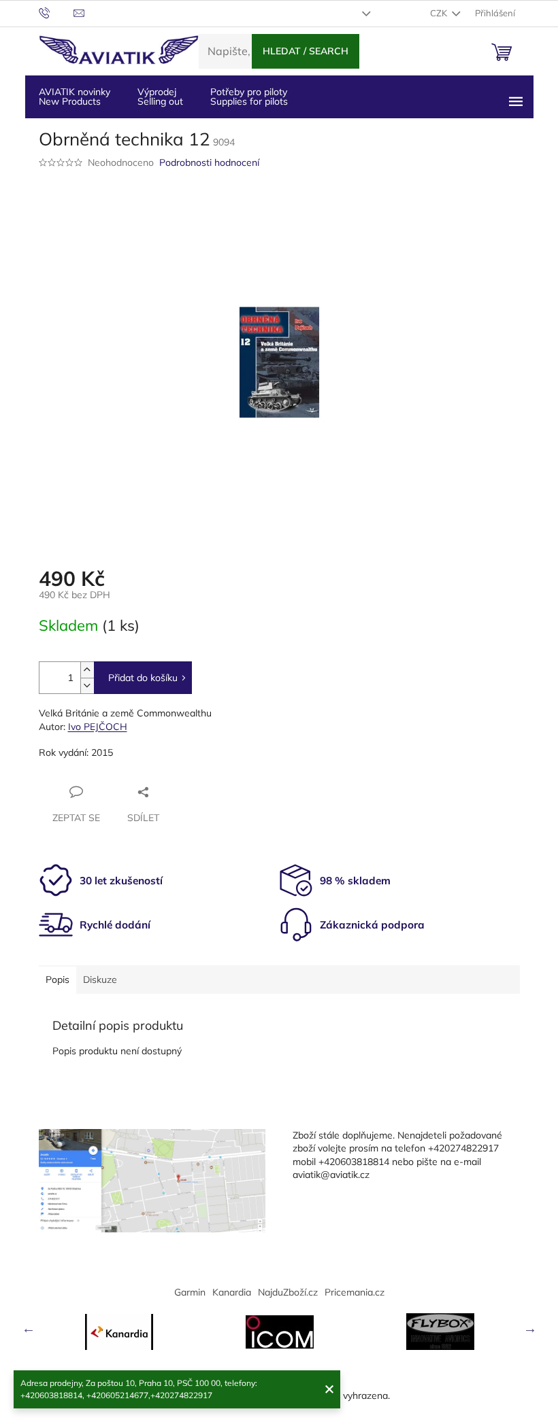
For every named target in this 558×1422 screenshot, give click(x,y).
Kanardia (231, 1292)
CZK (439, 12)
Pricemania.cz (354, 1292)
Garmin (190, 1292)
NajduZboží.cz (288, 1292)
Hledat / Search (305, 51)
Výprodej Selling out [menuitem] (160, 96)
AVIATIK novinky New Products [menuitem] (74, 96)
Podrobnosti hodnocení (209, 162)
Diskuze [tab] (100, 979)
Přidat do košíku (143, 678)
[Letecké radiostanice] (279, 1332)
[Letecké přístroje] (440, 1331)
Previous (28, 1328)
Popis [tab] (57, 979)
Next (530, 1328)
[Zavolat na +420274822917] (56, 12)
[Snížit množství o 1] (87, 685)
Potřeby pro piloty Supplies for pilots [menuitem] (249, 96)
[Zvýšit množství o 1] (87, 670)
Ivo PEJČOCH (97, 727)
